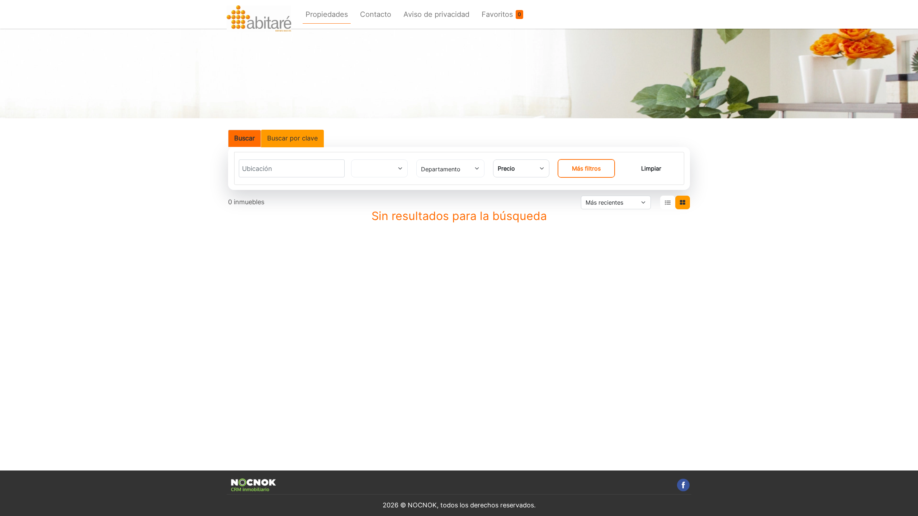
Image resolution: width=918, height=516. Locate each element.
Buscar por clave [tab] (292, 138)
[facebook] (683, 485)
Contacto (375, 14)
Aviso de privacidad (436, 14)
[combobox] (268, 168)
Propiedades (327, 14)
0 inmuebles (246, 202)
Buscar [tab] (244, 138)
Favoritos (497, 14)
